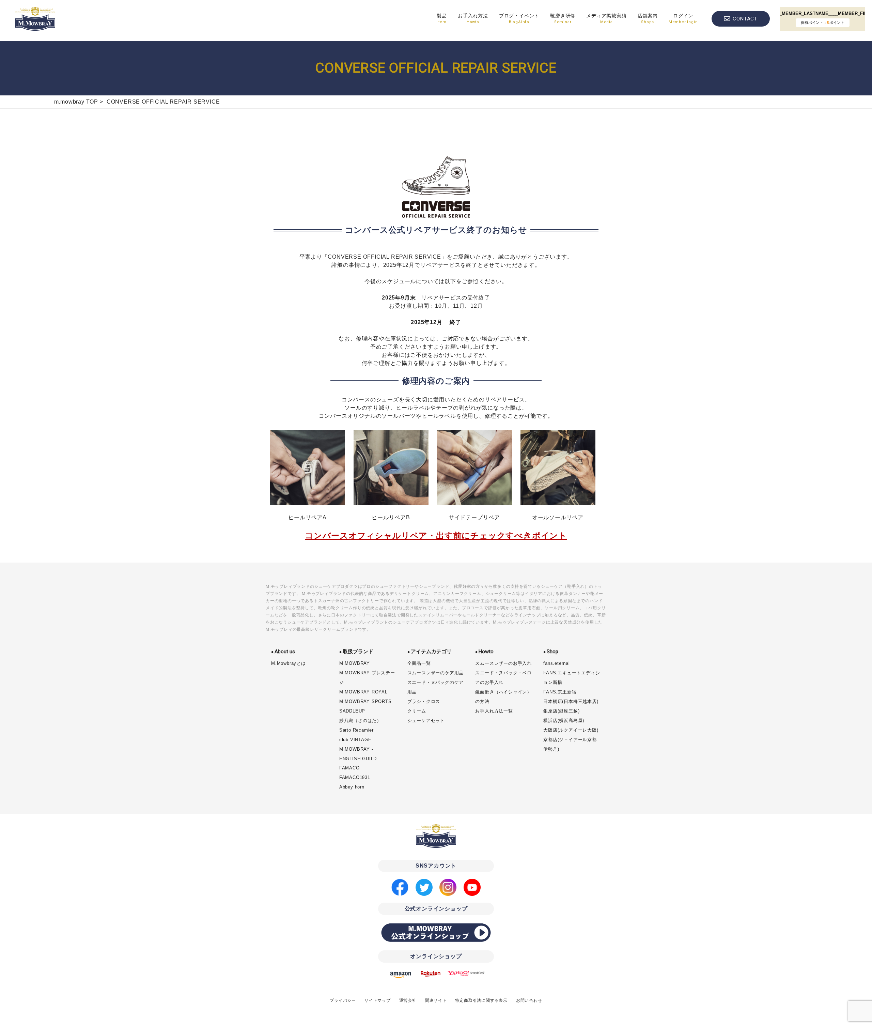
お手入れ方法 (473, 18)
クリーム (416, 711)
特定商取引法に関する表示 (481, 1000)
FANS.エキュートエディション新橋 (571, 677)
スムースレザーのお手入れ (503, 663)
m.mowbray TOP (76, 102)
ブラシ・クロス (423, 701)
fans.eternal (556, 663)
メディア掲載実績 (606, 18)
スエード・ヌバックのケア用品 (435, 687)
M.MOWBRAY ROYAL (363, 691)
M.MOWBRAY (354, 663)
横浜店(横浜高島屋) (563, 720)
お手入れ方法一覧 (494, 711)
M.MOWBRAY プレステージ (367, 677)
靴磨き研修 (562, 18)
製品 (442, 18)
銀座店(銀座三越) (561, 711)
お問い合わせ (529, 1000)
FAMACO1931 (354, 777)
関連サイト (436, 1000)
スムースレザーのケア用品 (435, 672)
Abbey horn (351, 787)
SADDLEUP (352, 711)
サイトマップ (377, 1000)
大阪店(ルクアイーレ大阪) (570, 730)
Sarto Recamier (356, 730)
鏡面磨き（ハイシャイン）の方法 (503, 696)
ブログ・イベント (519, 18)
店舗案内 (648, 18)
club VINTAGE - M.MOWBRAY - (357, 744)
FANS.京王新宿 (559, 691)
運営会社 (408, 1000)
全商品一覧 (419, 663)
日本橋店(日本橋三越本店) (570, 701)
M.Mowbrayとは (288, 663)
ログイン (683, 18)
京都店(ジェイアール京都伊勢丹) (570, 744)
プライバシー (343, 1000)
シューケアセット (426, 720)
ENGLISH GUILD (358, 758)
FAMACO (349, 767)
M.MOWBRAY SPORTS (365, 701)
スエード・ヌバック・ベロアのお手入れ (503, 677)
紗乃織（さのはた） (360, 720)
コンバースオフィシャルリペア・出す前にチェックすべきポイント (436, 535)
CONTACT (745, 19)
